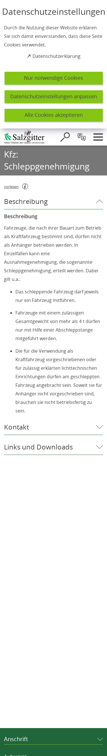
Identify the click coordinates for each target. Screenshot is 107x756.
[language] (81, 137)
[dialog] (53, 64)
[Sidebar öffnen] (98, 137)
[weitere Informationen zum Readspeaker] (25, 186)
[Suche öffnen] (65, 137)
